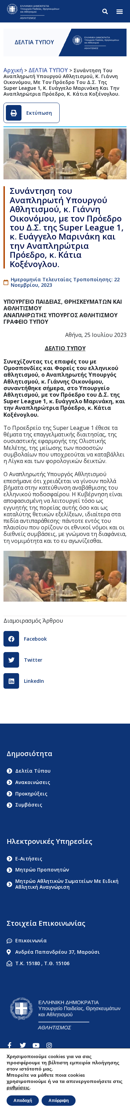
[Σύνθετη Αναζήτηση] (106, 11)
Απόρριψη (59, 1100)
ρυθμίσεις (18, 1088)
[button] (119, 11)
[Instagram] (49, 1045)
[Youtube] (36, 1045)
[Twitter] (23, 1045)
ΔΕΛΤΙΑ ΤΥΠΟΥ (34, 42)
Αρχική (13, 70)
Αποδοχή (23, 1100)
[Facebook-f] (10, 1045)
